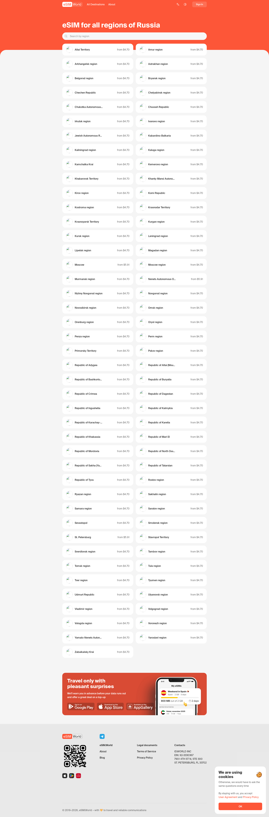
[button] (95, 4)
